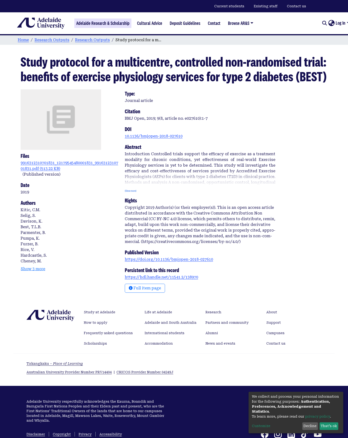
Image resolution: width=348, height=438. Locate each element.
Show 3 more (33, 269)
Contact (214, 23)
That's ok (329, 426)
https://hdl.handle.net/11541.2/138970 (161, 277)
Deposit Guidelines (185, 23)
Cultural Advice (149, 23)
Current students (229, 6)
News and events (220, 343)
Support (273, 322)
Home (23, 40)
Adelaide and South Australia (170, 322)
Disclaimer (36, 434)
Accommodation (159, 343)
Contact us (296, 6)
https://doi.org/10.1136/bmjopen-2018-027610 (169, 259)
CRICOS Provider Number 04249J (144, 372)
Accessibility (110, 434)
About (271, 312)
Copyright (62, 434)
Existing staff (265, 6)
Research (213, 312)
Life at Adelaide (158, 312)
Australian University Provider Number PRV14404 (69, 372)
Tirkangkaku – (55, 363)
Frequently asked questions (108, 333)
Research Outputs (52, 40)
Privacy (85, 434)
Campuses (275, 333)
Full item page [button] (147, 288)
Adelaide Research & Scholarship (102, 23)
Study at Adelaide (99, 312)
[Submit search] (324, 23)
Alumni (211, 333)
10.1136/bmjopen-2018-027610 (154, 136)
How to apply (95, 322)
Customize (261, 426)
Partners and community (227, 322)
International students (164, 333)
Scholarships (95, 343)
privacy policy (317, 416)
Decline (310, 426)
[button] (331, 23)
